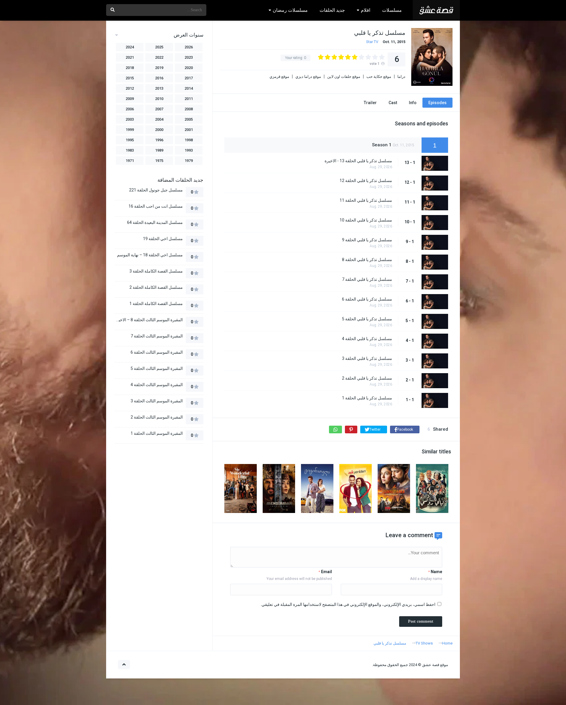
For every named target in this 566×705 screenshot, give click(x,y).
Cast (393, 102)
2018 (130, 67)
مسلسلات (392, 10)
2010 (159, 98)
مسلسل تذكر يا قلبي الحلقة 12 (366, 180)
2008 (189, 109)
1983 (130, 150)
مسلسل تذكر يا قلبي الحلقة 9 (367, 239)
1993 (189, 150)
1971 (130, 160)
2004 (159, 119)
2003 (130, 119)
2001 (189, 129)
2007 (159, 109)
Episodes (437, 102)
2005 (189, 119)
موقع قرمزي (279, 76)
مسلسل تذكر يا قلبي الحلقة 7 (367, 279)
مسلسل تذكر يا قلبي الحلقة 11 (366, 200)
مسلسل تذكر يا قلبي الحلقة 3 (367, 358)
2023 (189, 57)
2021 (130, 57)
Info (413, 102)
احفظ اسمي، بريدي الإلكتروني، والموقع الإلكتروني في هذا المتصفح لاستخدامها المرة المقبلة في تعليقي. (348, 604)
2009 (130, 98)
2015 (130, 78)
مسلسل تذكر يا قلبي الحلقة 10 (366, 220)
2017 (189, 78)
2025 (159, 47)
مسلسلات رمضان (290, 10)
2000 (159, 129)
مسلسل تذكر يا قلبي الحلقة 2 (367, 378)
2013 (159, 88)
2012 (130, 88)
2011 (189, 98)
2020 (189, 67)
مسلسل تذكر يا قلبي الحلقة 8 (367, 259)
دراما (401, 76)
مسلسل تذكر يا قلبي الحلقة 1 (367, 398)
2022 (159, 57)
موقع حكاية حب (378, 76)
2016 (159, 78)
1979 (189, 160)
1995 (130, 140)
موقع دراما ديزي (308, 76)
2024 (130, 47)
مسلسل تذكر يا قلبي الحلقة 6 (367, 299)
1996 (159, 140)
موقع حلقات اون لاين (343, 76)
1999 (130, 129)
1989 (159, 150)
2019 (159, 67)
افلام (365, 10)
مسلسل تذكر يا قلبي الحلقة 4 (367, 338)
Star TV (372, 42)
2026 (189, 47)
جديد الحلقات (332, 10)
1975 (159, 160)
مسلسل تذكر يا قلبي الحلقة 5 (367, 319)
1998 (189, 140)
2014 (189, 88)
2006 (130, 109)
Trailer (370, 102)
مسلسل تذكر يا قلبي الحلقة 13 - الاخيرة (358, 160)
